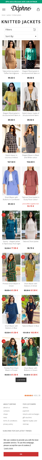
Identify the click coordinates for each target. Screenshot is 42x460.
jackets (9, 15)
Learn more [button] (8, 448)
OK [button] (21, 454)
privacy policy (8, 424)
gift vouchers (27, 417)
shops (5, 414)
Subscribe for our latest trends (17, 431)
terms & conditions (10, 421)
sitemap (26, 424)
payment (26, 411)
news (5, 417)
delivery (25, 407)
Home (3, 15)
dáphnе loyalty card (30, 421)
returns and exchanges (31, 414)
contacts (6, 411)
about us (6, 407)
